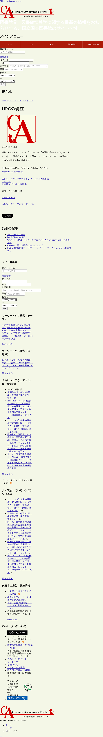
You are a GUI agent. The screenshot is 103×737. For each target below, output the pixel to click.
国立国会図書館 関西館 (19, 670)
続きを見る (7, 344)
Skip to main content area (10, 1)
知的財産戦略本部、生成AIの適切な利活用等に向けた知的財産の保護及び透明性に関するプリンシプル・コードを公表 (19, 547)
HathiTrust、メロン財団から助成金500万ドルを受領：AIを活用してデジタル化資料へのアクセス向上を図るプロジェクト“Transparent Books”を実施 (19, 409)
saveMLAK (12, 619)
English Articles (93, 44)
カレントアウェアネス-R (13, 179)
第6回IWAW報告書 (16, 234)
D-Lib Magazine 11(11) (17, 237)
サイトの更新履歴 (16, 667)
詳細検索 (4, 57)
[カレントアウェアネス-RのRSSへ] (11, 483)
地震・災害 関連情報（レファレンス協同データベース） (19, 605)
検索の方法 (12, 665)
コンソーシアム (33, 179)
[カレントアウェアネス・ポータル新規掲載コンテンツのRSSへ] (23, 642)
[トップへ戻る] (1, 736)
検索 (3, 84)
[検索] (1, 55)
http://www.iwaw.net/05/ (12, 172)
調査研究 (72, 44)
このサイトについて (17, 659)
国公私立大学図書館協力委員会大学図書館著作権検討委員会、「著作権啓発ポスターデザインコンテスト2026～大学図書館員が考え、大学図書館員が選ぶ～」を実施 (19, 443)
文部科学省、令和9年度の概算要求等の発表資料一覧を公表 (19, 395)
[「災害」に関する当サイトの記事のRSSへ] (19, 594)
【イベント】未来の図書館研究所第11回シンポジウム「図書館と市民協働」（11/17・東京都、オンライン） (19, 426)
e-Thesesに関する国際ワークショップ (25, 245)
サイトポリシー (14, 662)
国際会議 (45, 179)
